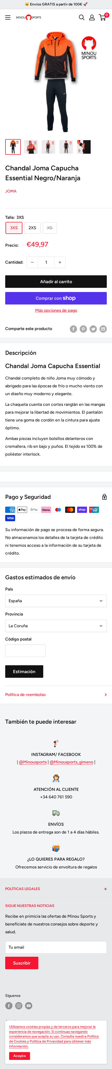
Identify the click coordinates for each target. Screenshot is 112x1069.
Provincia (14, 614)
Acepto (19, 1056)
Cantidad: (14, 262)
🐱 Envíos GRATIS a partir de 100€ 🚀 (56, 4)
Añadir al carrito (56, 281)
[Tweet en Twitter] (93, 329)
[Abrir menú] (7, 17)
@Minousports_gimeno (71, 762)
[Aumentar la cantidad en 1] (59, 262)
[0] (102, 17)
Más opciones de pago (56, 310)
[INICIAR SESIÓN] (92, 17)
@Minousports (33, 762)
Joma (10, 191)
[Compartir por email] (103, 329)
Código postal (18, 639)
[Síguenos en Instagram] (18, 1005)
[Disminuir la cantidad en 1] (32, 262)
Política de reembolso (25, 694)
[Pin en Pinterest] (83, 329)
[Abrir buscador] (82, 17)
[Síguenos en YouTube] (28, 1005)
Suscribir (21, 963)
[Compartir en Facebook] (73, 329)
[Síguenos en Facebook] (9, 1005)
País (9, 589)
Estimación (24, 671)
